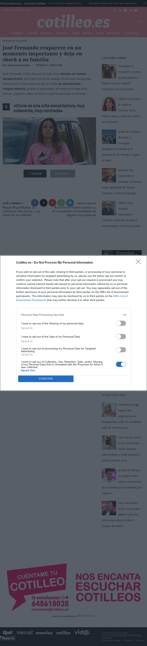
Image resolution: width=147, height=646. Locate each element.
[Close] (139, 262)
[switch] (121, 323)
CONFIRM (46, 378)
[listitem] (73, 315)
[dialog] (73, 323)
